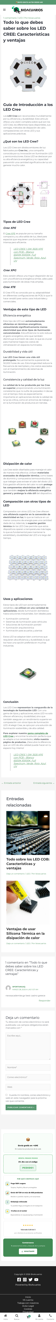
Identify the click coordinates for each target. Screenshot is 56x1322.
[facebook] (19, 1280)
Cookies (28, 1309)
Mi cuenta (28, 1300)
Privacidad (28, 1312)
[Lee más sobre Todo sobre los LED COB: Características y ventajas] (28, 833)
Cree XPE (10, 233)
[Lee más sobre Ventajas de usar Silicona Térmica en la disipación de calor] (28, 902)
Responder (44, 1000)
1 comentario (10, 18)
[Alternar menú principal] (4, 10)
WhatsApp (29, 1251)
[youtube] (36, 1280)
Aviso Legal (28, 1306)
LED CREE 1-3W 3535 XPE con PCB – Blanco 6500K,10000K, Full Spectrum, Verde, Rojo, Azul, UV (30, 254)
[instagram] (25, 1280)
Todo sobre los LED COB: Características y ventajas (27, 863)
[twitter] (31, 1280)
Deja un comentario (15, 874)
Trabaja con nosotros (28, 1303)
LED (20, 18)
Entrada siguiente (44, 783)
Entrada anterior (11, 783)
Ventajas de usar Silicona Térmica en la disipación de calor (25, 933)
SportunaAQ (18, 987)
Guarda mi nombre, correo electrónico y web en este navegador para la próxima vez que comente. (28, 1098)
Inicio (28, 1297)
